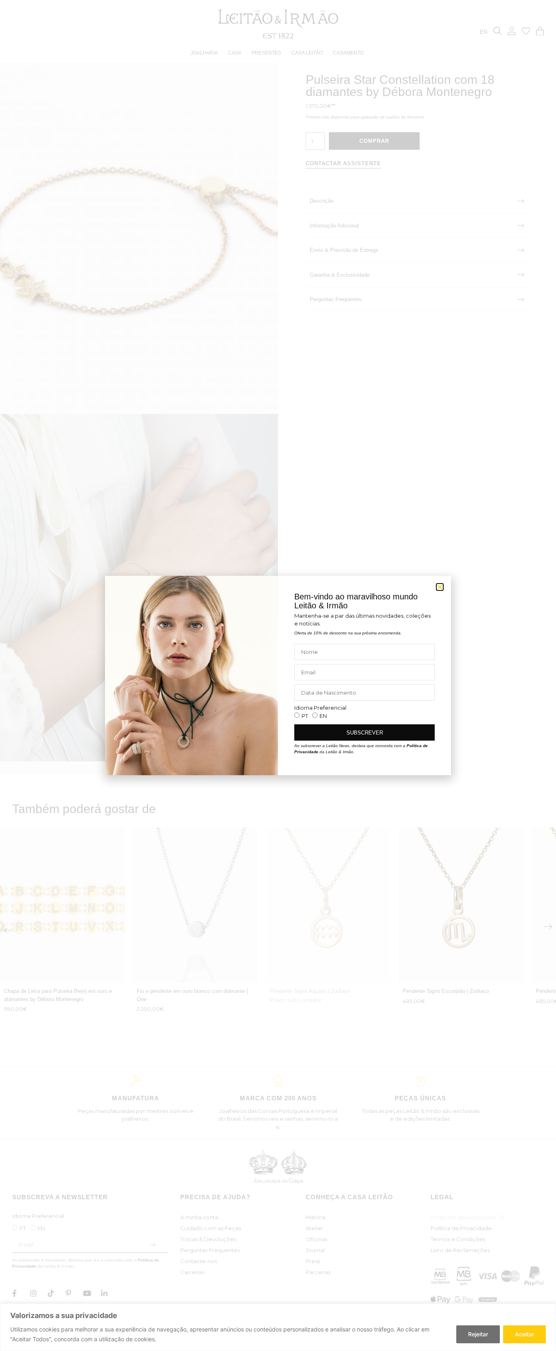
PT (305, 716)
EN (323, 716)
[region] (278, 1327)
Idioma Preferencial (320, 707)
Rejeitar (478, 1334)
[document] (278, 675)
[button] (440, 587)
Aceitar (524, 1334)
